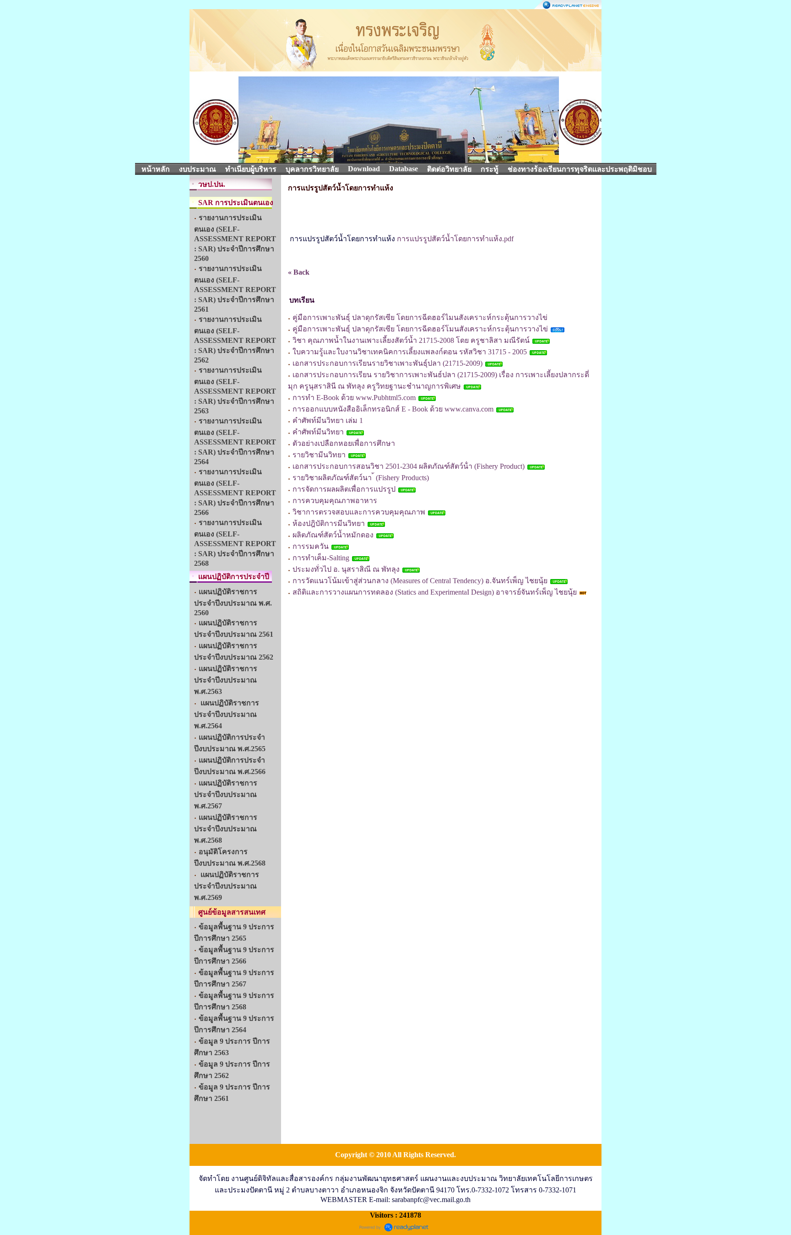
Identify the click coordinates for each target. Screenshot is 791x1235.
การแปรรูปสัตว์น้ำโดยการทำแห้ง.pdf (455, 239)
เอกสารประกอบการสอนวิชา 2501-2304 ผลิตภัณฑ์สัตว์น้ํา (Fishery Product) (409, 466)
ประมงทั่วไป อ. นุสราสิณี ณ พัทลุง (346, 569)
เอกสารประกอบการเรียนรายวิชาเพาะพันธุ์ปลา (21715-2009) (388, 363)
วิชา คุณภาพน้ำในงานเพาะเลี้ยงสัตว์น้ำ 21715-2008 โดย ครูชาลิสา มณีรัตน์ (411, 340)
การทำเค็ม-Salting (321, 558)
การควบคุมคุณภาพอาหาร (335, 500)
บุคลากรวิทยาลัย (312, 169)
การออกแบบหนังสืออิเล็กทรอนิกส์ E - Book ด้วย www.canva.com (394, 409)
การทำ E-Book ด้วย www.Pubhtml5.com (354, 397)
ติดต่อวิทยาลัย (449, 169)
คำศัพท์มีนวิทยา (318, 432)
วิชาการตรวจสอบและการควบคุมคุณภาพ (359, 512)
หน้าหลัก (155, 169)
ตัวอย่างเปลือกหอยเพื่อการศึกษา (344, 443)
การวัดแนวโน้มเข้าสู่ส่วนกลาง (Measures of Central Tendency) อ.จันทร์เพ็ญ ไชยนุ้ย (420, 581)
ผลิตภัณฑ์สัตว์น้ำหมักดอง (333, 535)
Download (364, 169)
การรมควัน (311, 546)
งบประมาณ (197, 169)
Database (403, 169)
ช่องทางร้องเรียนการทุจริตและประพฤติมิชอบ (580, 169)
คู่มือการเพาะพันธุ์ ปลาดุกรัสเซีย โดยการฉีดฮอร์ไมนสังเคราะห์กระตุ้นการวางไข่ (420, 317)
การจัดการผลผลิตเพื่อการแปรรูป (344, 489)
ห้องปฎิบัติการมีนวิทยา (329, 523)
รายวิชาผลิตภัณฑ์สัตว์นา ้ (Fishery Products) (361, 478)
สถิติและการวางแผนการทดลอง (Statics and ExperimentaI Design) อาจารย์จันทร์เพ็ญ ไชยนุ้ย (436, 592)
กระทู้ (489, 169)
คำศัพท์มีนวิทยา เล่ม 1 (328, 420)
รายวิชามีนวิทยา (319, 455)
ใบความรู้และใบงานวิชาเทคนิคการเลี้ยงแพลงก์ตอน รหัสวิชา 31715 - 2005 (410, 352)
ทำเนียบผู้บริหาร (250, 169)
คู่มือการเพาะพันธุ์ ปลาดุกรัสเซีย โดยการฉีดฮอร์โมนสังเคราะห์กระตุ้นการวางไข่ (420, 329)
